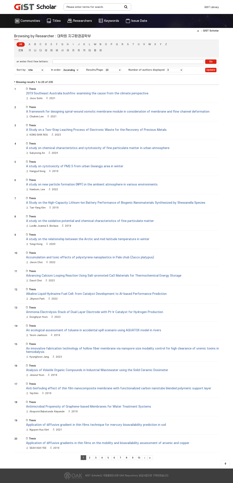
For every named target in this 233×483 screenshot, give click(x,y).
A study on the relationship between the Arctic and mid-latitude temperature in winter (87, 239)
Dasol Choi (36, 280)
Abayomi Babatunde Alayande (47, 411)
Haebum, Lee (37, 189)
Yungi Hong (36, 244)
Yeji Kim (34, 393)
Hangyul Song (37, 171)
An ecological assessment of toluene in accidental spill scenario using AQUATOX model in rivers (93, 330)
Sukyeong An (37, 153)
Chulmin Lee (37, 116)
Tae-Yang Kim (38, 207)
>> (150, 457)
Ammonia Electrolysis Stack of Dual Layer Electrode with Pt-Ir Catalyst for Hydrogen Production (94, 312)
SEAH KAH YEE (38, 448)
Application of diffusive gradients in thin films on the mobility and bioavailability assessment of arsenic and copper (107, 443)
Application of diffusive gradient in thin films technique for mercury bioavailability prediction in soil (96, 424)
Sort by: (21, 69)
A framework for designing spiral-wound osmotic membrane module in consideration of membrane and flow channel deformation (117, 111)
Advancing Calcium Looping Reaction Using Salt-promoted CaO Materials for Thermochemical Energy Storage (103, 275)
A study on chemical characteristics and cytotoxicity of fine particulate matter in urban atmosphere (97, 148)
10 (139, 458)
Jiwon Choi (36, 262)
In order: (56, 69)
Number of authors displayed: (146, 69)
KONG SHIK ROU (39, 134)
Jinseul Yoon (37, 375)
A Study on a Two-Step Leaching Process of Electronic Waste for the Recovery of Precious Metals (96, 129)
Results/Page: (95, 69)
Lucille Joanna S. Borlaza (44, 225)
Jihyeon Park (37, 298)
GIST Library (211, 7)
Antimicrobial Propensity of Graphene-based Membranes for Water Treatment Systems (88, 406)
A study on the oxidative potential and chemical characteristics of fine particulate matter (90, 221)
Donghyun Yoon (39, 317)
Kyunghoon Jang (39, 356)
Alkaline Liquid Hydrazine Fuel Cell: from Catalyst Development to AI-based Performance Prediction (96, 293)
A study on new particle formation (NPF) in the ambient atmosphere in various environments (92, 184)
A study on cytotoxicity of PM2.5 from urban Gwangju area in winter (74, 166)
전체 (20, 50)
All (20, 44)
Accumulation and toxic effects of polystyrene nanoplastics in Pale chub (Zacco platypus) (90, 257)
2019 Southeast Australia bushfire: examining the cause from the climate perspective (87, 93)
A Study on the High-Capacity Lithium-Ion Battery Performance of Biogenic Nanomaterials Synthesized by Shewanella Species (115, 202)
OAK (35, 7)
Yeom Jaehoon (38, 335)
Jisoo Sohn (36, 98)
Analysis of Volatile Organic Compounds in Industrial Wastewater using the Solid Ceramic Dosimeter (97, 370)
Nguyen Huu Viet (39, 429)
